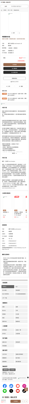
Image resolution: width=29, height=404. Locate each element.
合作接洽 (12, 369)
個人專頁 (4, 290)
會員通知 (18, 290)
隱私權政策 (18, 361)
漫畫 (17, 306)
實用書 (5, 10)
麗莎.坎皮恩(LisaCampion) (14, 43)
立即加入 (4, 286)
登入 (17, 286)
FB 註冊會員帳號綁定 (21, 294)
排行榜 (4, 333)
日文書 (17, 314)
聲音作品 (4, 321)
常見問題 (4, 345)
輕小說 (4, 310)
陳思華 (9, 45)
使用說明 (18, 342)
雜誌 (3, 317)
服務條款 (4, 361)
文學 (17, 310)
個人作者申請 (5, 294)
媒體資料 (4, 358)
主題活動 (18, 333)
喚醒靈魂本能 (16, 10)
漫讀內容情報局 (19, 354)
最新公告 (4, 342)
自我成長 (10, 48)
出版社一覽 (18, 330)
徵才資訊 (18, 358)
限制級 (17, 317)
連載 (3, 306)
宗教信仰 (15, 48)
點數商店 (18, 321)
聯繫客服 (6, 369)
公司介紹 (4, 354)
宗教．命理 (10, 10)
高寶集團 (10, 50)
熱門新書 (4, 330)
